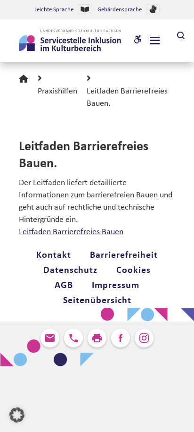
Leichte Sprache (53, 10)
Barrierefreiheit (124, 255)
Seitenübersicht (97, 300)
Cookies (133, 270)
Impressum (115, 285)
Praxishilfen (57, 91)
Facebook (120, 338)
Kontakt (53, 255)
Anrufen (73, 338)
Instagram (144, 338)
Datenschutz (70, 270)
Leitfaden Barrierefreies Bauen (71, 232)
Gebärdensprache (119, 10)
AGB (64, 285)
